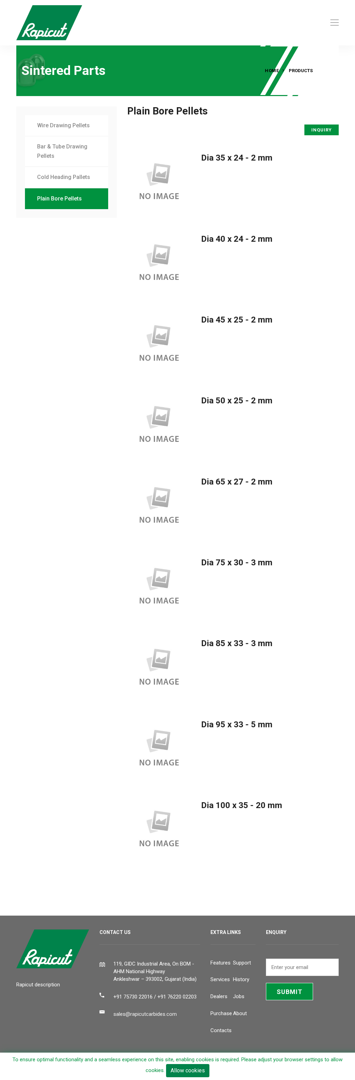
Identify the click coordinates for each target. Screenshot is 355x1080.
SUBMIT (289, 991)
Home (272, 70)
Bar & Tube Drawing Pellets (62, 151)
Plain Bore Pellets (59, 198)
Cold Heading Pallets (63, 177)
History (241, 979)
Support (242, 963)
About (240, 1013)
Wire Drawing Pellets (63, 125)
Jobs (238, 996)
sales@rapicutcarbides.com (145, 1014)
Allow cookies (188, 1070)
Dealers (218, 996)
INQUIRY (321, 129)
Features (220, 963)
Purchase (221, 1013)
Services (220, 979)
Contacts (221, 1030)
